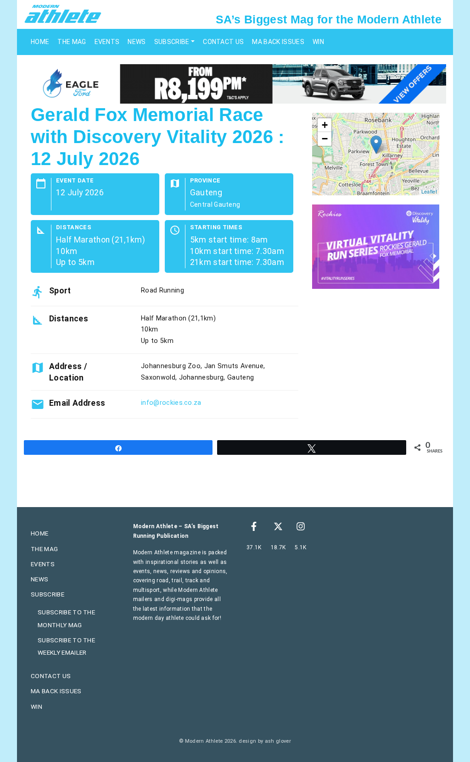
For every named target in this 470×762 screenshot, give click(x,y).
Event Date (75, 181)
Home (40, 41)
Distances (73, 228)
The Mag (71, 41)
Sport (60, 290)
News (136, 41)
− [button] (325, 138)
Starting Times (216, 228)
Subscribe (172, 41)
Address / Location (68, 372)
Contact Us (223, 41)
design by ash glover (265, 741)
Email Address (77, 403)
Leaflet (429, 191)
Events (107, 41)
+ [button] (325, 125)
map (374, 154)
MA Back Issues (278, 41)
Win (318, 41)
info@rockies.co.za (171, 403)
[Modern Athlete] (63, 13)
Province (205, 181)
